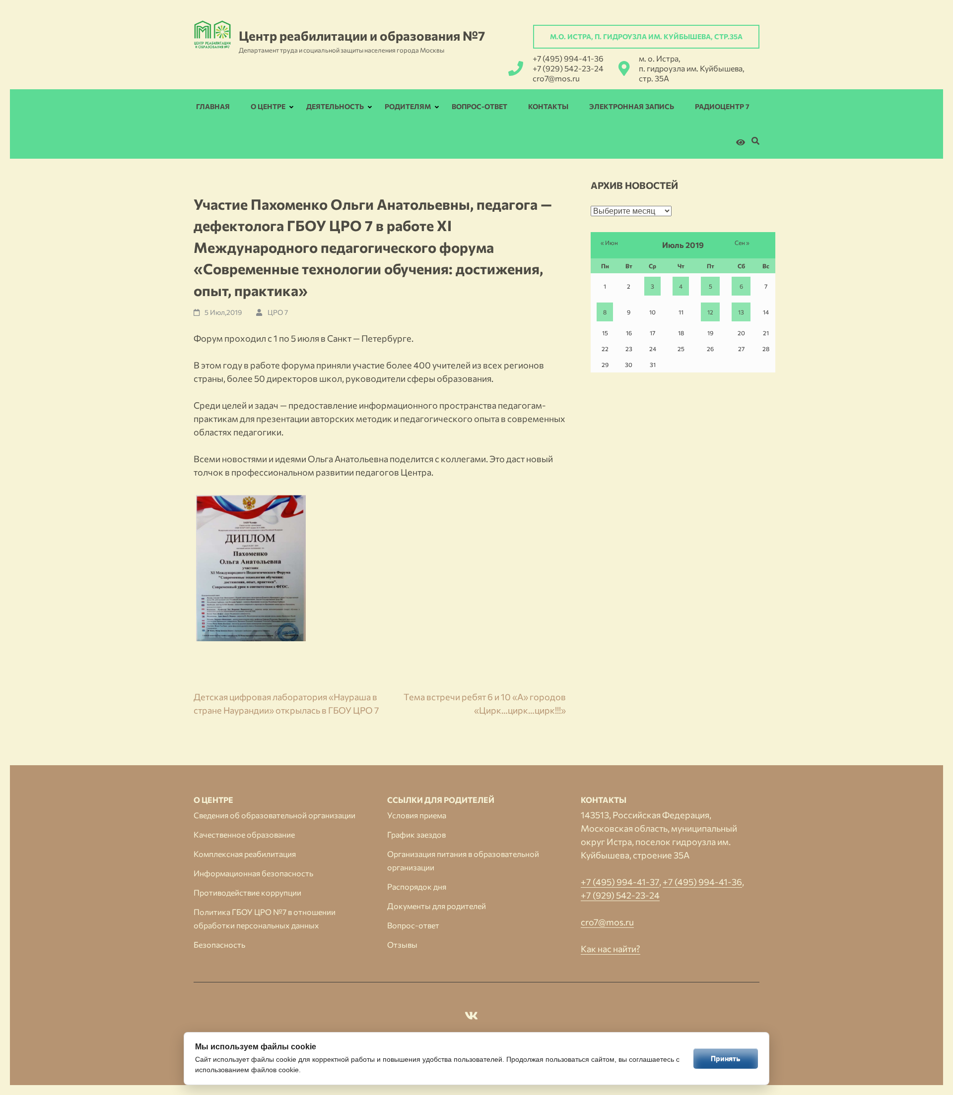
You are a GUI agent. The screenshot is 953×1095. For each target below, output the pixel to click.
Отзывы (402, 944)
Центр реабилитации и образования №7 (362, 35)
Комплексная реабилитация (245, 853)
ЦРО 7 (278, 312)
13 (741, 311)
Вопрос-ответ (479, 106)
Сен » (742, 242)
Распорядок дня (416, 886)
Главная (213, 106)
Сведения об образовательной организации (274, 815)
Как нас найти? (610, 948)
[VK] (471, 1017)
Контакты (548, 106)
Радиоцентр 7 (722, 106)
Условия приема (416, 815)
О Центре (268, 106)
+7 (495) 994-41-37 (620, 881)
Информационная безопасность (253, 873)
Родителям (408, 106)
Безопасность (219, 944)
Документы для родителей (436, 906)
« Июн (609, 242)
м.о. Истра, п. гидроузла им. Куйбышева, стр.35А (646, 36)
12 (710, 311)
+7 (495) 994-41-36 (568, 58)
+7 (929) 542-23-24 (568, 68)
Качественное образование (244, 834)
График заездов (416, 834)
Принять (726, 1058)
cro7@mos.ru (556, 78)
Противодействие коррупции (247, 892)
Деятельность (335, 106)
